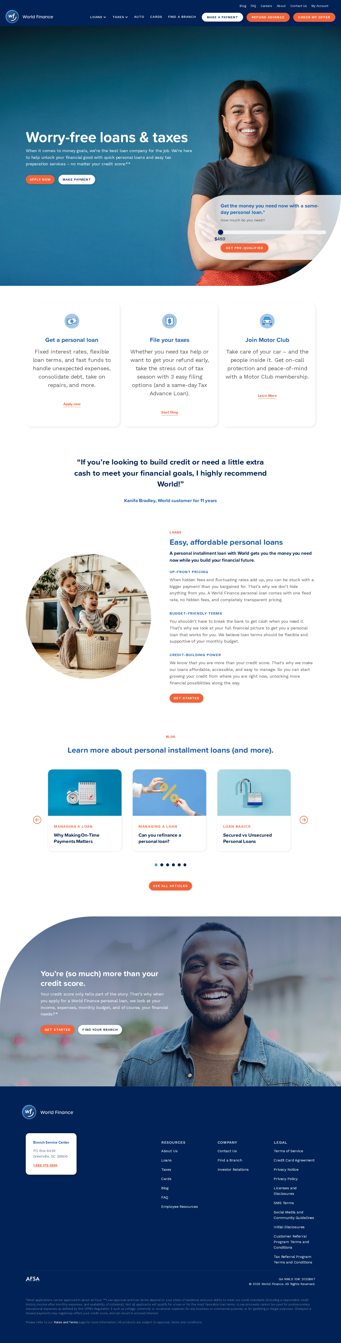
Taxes (118, 17)
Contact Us (298, 6)
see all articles (170, 886)
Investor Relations (233, 1169)
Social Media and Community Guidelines (294, 1215)
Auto (139, 17)
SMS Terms (284, 1203)
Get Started (186, 698)
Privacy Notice (286, 1169)
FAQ (253, 6)
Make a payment (222, 17)
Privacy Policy (286, 1179)
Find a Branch (182, 17)
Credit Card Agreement (294, 1160)
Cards (156, 17)
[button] (98, 17)
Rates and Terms (66, 1322)
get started (58, 1029)
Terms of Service (288, 1151)
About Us (169, 1151)
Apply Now (40, 179)
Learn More (267, 395)
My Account (320, 6)
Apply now (71, 404)
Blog (243, 6)
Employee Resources (179, 1206)
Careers (266, 6)
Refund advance (268, 17)
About (281, 6)
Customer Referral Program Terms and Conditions (291, 1242)
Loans (166, 1160)
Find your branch (100, 1029)
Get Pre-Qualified (244, 248)
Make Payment (77, 179)
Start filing (169, 412)
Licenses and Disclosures (285, 1191)
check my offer (314, 17)
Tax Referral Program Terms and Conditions (293, 1259)
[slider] (220, 232)
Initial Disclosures (289, 1227)
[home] (30, 17)
